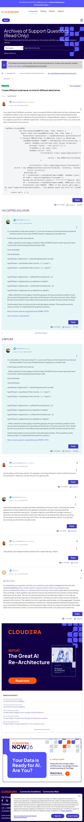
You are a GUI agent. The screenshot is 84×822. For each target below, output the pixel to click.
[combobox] (51, 48)
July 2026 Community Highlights (13, 701)
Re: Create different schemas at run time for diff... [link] (62, 73)
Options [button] (6, 78)
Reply (77, 200)
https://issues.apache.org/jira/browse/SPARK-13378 (28, 311)
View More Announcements (42, 729)
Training (43, 11)
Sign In (6, 20)
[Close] (79, 796)
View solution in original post (18, 316)
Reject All (58, 816)
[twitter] (7, 800)
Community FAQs (51, 791)
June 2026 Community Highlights (14, 707)
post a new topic (15, 66)
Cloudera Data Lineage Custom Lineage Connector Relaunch (23, 712)
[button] (80, 109)
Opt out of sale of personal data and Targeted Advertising (25, 816)
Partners (52, 11)
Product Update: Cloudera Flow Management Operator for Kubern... (26, 718)
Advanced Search (10, 53)
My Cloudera (7, 797)
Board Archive (11, 73)
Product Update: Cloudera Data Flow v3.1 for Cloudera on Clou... (24, 724)
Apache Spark (12, 96)
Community (33, 11)
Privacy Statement (66, 811)
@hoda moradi (9, 581)
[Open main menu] (81, 20)
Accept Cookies (72, 816)
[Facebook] (2, 800)
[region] (46, 807)
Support (61, 11)
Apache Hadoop (6, 818)
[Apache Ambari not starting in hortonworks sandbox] (2, 333)
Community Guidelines (30, 791)
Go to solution (75, 86)
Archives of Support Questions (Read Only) (31, 73)
